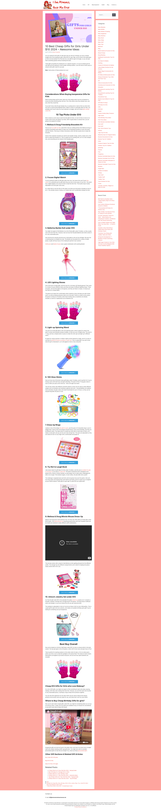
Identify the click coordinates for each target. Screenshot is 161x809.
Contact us (114, 4)
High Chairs (101, 115)
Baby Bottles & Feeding (104, 31)
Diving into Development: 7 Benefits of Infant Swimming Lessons (105, 238)
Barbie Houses (57, 244)
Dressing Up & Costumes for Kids (106, 85)
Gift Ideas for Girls (102, 104)
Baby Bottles (101, 29)
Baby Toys (100, 44)
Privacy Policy (78, 807)
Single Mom (101, 168)
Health (103, 4)
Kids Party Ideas (102, 119)
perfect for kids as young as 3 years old (61, 340)
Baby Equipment (95, 4)
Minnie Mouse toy (58, 521)
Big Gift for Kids (49, 760)
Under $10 (82, 783)
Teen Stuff (100, 175)
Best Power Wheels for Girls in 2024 (54, 784)
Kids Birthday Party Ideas (104, 117)
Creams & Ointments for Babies (106, 65)
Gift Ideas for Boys (103, 102)
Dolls (59, 783)
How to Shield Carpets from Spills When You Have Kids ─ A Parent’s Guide (106, 224)
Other (99, 141)
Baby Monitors (101, 35)
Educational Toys (102, 96)
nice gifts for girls (63, 428)
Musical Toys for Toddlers (104, 139)
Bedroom (100, 46)
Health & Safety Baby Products (106, 113)
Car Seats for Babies (103, 61)
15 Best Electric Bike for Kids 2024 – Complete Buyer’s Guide (59, 785)
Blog (108, 4)
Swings (100, 172)
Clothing (100, 63)
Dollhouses (48, 244)
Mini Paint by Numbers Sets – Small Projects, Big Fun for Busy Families (106, 200)
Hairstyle (100, 109)
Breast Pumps (101, 53)
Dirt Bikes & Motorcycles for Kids (106, 74)
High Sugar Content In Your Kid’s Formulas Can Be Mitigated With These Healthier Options (106, 244)
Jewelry (73, 783)
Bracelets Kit (49, 783)
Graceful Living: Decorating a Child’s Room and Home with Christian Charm (105, 229)
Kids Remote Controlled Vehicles (106, 122)
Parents (100, 149)
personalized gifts (82, 750)
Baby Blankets (101, 27)
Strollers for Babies (103, 170)
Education (100, 87)
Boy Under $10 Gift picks (51, 757)
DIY (88, 4)
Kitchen (100, 130)
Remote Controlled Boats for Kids (106, 156)
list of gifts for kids (56, 127)
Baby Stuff (100, 42)
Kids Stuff (100, 124)
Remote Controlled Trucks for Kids (106, 164)
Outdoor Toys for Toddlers (104, 145)
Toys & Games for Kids (104, 181)
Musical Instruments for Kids (105, 137)
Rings (76, 783)
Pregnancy (100, 154)
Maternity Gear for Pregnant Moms (107, 134)
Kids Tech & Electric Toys (104, 128)
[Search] (114, 14)
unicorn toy (75, 600)
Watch (86, 783)
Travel (99, 183)
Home (84, 4)
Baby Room (101, 38)
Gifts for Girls (68, 783)
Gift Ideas (63, 783)
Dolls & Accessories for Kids (105, 83)
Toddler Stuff (101, 177)
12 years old (62, 471)
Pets (99, 152)
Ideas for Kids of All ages (51, 763)
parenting (100, 147)
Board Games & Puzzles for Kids (106, 50)
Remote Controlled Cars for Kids (106, 158)
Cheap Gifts (55, 783)
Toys (79, 783)
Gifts (48, 781)
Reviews (100, 166)
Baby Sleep (101, 40)
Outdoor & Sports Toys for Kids (106, 143)
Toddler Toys (101, 179)
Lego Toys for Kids (103, 132)
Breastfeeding (101, 55)
